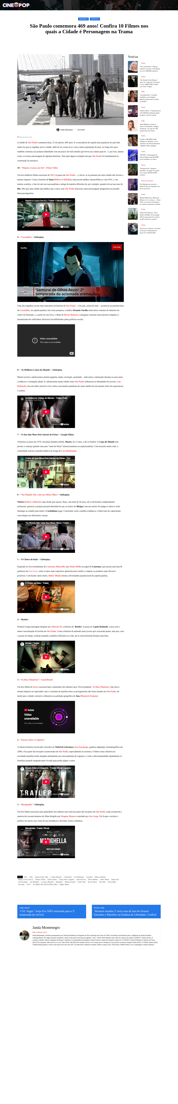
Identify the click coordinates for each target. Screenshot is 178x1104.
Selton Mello (75, 626)
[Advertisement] (70, 154)
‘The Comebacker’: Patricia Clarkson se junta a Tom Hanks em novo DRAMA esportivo (150, 69)
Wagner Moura (68, 875)
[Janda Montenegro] (58, 129)
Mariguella (26, 863)
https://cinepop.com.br (39, 991)
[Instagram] (25, 1057)
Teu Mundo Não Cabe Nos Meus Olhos (45, 943)
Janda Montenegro (66, 130)
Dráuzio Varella (40, 938)
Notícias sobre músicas (147, 181)
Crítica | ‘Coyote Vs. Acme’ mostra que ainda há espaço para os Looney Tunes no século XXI (101, 1060)
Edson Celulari (32, 561)
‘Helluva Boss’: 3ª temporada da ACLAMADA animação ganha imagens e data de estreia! (150, 113)
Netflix (143, 91)
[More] (107, 44)
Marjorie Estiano (89, 755)
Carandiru (26, 296)
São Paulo (32, 171)
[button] (139, 5)
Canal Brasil (47, 739)
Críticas (85, 1055)
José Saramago (81, 806)
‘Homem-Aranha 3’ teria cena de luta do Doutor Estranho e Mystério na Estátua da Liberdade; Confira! (125, 972)
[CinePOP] (17, 5)
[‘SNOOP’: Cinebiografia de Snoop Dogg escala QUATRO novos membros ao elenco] (133, 155)
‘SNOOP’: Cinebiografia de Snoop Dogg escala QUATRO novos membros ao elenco (149, 157)
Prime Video (52, 196)
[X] (30, 1057)
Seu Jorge (93, 875)
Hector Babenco (71, 374)
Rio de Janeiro (92, 941)
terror (36, 746)
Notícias (95, 19)
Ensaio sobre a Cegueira (32, 799)
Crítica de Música (89, 1078)
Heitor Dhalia (54, 635)
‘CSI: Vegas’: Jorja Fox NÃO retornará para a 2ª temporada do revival (47, 972)
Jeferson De (56, 686)
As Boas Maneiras (29, 739)
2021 (52, 204)
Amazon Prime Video (41, 936)
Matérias (83, 19)
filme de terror (81, 938)
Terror (29, 943)
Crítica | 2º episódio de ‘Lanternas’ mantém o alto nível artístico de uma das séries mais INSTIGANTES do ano (101, 1050)
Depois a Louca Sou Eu (25, 938)
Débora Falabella (63, 208)
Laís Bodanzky (34, 941)
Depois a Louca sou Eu (33, 196)
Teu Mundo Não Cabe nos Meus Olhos (39, 554)
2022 (31, 936)
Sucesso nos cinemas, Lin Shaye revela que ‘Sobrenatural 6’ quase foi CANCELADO (150, 231)
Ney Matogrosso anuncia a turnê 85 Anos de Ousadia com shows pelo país (150, 186)
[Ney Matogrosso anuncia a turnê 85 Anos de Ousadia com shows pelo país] (133, 184)
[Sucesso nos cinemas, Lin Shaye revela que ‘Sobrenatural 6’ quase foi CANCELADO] (133, 229)
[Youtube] (36, 1057)
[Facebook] (19, 1057)
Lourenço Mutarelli (55, 626)
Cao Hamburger (69, 510)
